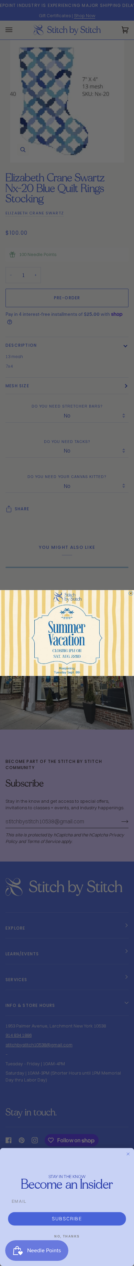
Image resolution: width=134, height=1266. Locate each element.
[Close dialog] (131, 593)
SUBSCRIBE (67, 1218)
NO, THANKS (67, 1236)
